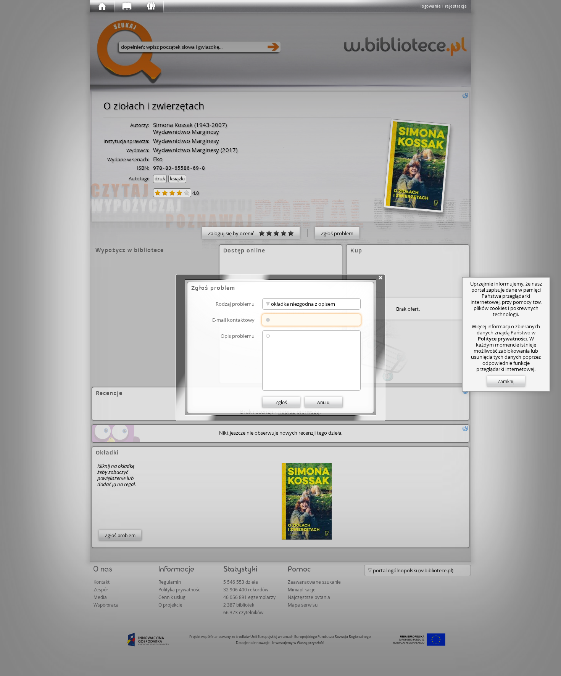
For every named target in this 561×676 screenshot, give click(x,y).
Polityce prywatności (502, 338)
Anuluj (323, 402)
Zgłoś (281, 402)
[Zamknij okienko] (380, 277)
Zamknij (506, 381)
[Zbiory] (126, 6)
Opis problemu (238, 335)
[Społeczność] (151, 6)
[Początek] (102, 6)
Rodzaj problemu (235, 303)
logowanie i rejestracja (444, 6)
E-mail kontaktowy (233, 319)
